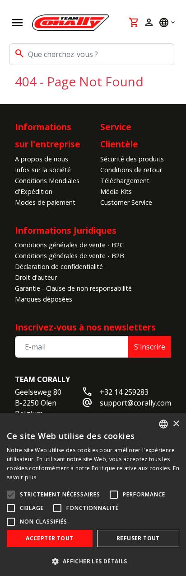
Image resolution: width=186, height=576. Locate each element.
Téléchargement (124, 180)
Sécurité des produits (132, 159)
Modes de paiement (45, 202)
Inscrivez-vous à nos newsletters (85, 327)
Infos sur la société (43, 169)
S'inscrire (149, 347)
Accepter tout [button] (49, 538)
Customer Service (126, 202)
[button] (93, 561)
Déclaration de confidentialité (59, 266)
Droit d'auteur (36, 277)
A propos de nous (41, 159)
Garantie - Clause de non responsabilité (73, 288)
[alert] (93, 494)
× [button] (175, 423)
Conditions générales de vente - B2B (69, 255)
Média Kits (116, 191)
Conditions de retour (131, 169)
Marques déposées (43, 299)
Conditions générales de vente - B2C (69, 245)
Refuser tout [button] (138, 538)
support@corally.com (135, 403)
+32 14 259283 (124, 392)
